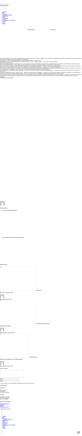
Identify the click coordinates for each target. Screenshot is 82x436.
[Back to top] (0, 435)
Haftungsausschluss (4, 406)
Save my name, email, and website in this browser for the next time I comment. (17, 383)
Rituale (47, 323)
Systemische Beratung (7, 419)
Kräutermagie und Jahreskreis (8, 424)
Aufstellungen (5, 420)
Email (1, 379)
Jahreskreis (41, 26)
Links (3, 427)
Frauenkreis (43, 323)
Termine (4, 425)
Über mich (4, 418)
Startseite (4, 416)
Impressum (2, 404)
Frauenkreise (5, 422)
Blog (3, 417)
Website (1, 381)
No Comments (53, 29)
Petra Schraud (31, 29)
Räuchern (4, 423)
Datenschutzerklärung (4, 403)
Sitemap (2, 405)
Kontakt (4, 428)
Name (1, 378)
